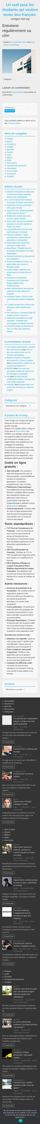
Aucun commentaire (11, 45)
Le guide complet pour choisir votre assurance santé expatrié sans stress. (20, 307)
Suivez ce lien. (15, 123)
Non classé (18, 716)
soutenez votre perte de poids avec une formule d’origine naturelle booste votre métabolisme (20, 194)
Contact (10, 152)
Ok (21, 1121)
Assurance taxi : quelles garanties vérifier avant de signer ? (23, 1085)
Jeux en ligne (12, 171)
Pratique (10, 139)
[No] (37, 1116)
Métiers (10, 157)
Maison (10, 141)
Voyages (10, 147)
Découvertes (12, 163)
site (8, 376)
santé (9, 155)
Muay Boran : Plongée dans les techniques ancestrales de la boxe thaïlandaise (20, 250)
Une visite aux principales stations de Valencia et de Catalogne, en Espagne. (20, 371)
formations (14, 506)
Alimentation (12, 168)
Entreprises (11, 144)
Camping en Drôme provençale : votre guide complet (22, 1055)
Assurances (11, 174)
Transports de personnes (16, 166)
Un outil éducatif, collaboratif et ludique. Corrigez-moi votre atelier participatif (21, 379)
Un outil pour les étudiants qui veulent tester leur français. (20, 9)
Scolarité (10, 176)
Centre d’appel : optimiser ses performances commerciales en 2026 (19, 272)
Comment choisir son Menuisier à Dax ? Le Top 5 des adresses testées (20, 328)
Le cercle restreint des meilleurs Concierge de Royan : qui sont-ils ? (25, 1024)
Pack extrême (21, 431)
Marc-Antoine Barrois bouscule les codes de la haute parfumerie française (20, 291)
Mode (9, 160)
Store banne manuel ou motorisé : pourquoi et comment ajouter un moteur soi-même (20, 224)
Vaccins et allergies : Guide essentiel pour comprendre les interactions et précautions (19, 237)
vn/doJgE (10, 385)
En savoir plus (8, 742)
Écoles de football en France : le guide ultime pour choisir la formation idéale (19, 264)
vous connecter (18, 92)
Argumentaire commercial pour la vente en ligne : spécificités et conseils (25, 882)
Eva (32, 42)
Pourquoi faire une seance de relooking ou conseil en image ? (20, 387)
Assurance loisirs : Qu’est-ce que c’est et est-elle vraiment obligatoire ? (21, 299)
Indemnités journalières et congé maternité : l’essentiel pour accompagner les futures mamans (20, 320)
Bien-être (10, 149)
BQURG (10, 368)
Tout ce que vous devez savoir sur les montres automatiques (20, 352)
